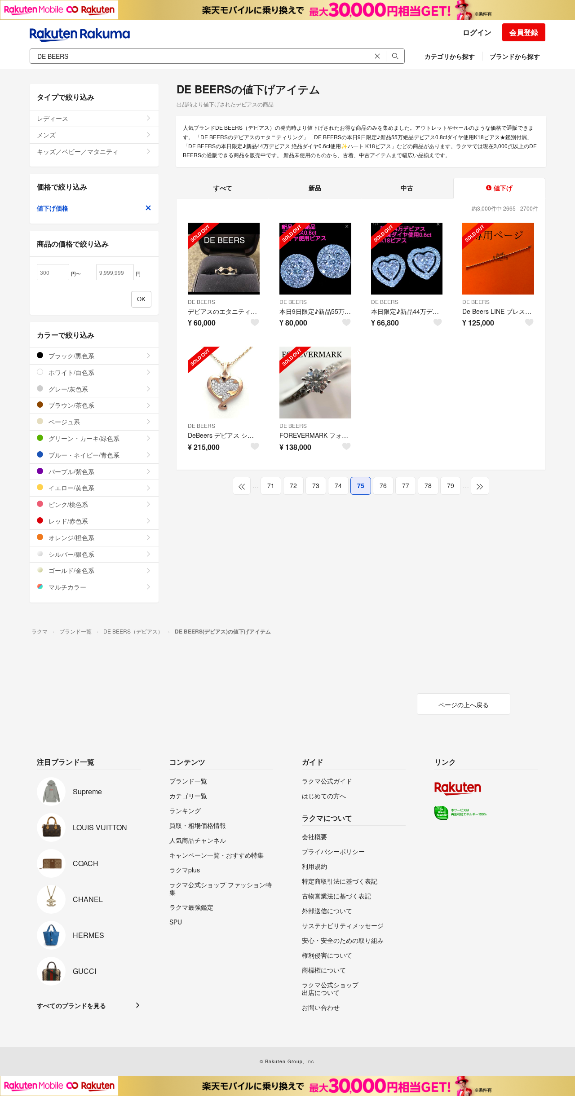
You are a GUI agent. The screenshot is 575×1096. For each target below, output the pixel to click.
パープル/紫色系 (70, 471)
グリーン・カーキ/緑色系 (83, 438)
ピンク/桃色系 (67, 504)
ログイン (477, 32)
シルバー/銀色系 (70, 554)
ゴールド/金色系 (70, 570)
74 (338, 485)
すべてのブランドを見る (71, 1005)
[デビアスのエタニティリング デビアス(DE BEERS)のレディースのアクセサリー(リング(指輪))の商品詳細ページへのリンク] (224, 259)
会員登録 (523, 32)
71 (270, 485)
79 (450, 485)
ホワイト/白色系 (70, 372)
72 (293, 485)
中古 (407, 187)
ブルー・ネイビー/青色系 (83, 454)
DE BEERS (201, 301)
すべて (222, 187)
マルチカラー (66, 586)
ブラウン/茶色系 (70, 405)
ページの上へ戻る (463, 704)
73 (315, 485)
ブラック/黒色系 (70, 355)
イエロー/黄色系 (70, 487)
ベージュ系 (63, 421)
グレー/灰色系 (67, 388)
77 (405, 485)
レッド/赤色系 (67, 520)
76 (383, 485)
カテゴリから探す (450, 56)
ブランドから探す (515, 56)
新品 (315, 187)
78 (428, 485)
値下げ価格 (52, 207)
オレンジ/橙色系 (70, 537)
